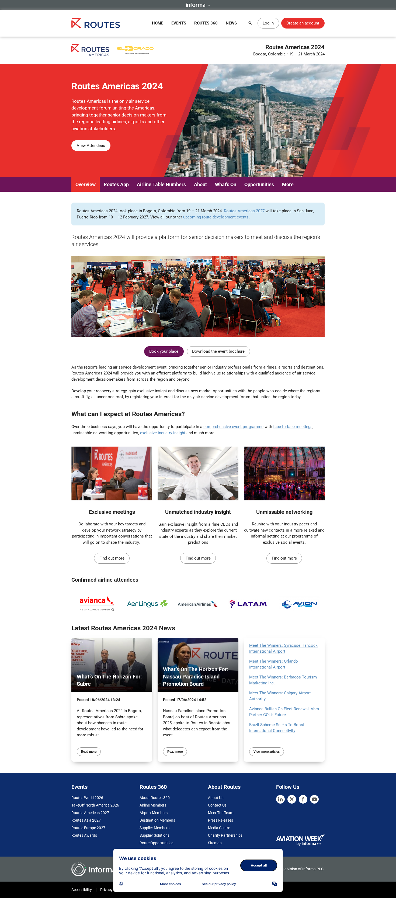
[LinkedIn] (280, 799)
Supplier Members (154, 828)
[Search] (250, 23)
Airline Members (153, 805)
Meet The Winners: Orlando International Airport (273, 664)
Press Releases (220, 820)
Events (178, 23)
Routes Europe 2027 (88, 828)
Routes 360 (206, 23)
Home (157, 23)
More (288, 184)
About (200, 184)
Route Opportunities (156, 843)
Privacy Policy (111, 890)
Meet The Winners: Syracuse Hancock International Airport (283, 648)
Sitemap (215, 843)
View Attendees (91, 145)
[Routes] (95, 23)
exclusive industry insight (162, 432)
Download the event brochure (218, 351)
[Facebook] (303, 799)
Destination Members (157, 820)
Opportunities (259, 184)
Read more (88, 752)
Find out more (111, 558)
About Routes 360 (155, 798)
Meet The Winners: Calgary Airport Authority (280, 696)
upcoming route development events (216, 217)
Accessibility (81, 890)
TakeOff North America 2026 (95, 805)
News (231, 23)
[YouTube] (314, 799)
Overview (85, 184)
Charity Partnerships (225, 835)
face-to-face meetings (292, 426)
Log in (268, 23)
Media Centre (219, 828)
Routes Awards (84, 835)
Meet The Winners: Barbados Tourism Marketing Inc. (283, 680)
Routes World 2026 (87, 798)
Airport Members (154, 813)
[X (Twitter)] (291, 799)
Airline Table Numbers (161, 184)
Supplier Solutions (154, 835)
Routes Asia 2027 (86, 820)
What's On (225, 184)
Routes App (116, 184)
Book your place (163, 351)
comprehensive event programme (233, 426)
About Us (215, 798)
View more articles (266, 752)
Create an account (302, 23)
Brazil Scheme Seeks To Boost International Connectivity (276, 727)
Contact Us (217, 805)
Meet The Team (220, 813)
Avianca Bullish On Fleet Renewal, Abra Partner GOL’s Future (284, 711)
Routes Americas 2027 (244, 210)
